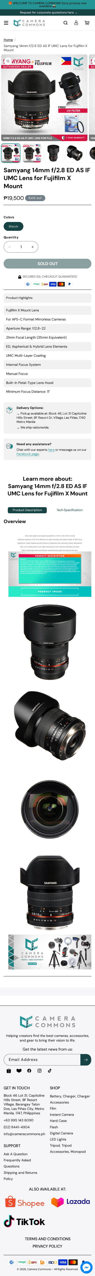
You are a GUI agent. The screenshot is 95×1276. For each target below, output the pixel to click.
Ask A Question (16, 1154)
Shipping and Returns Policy (20, 1175)
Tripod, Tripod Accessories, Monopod (68, 1148)
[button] (6, 22)
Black (16, 227)
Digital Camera (61, 1133)
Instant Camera (62, 1114)
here (51, 450)
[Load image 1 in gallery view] (10, 153)
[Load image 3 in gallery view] (53, 153)
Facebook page (28, 454)
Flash (54, 1127)
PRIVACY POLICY (47, 1246)
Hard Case (58, 1120)
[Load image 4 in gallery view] (74, 153)
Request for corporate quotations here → (48, 12)
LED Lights (58, 1139)
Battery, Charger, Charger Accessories (70, 1099)
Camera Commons (39, 1269)
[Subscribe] (85, 1060)
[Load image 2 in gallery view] (32, 153)
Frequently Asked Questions (17, 1163)
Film (53, 1108)
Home (8, 40)
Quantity (11, 237)
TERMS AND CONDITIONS (47, 1238)
